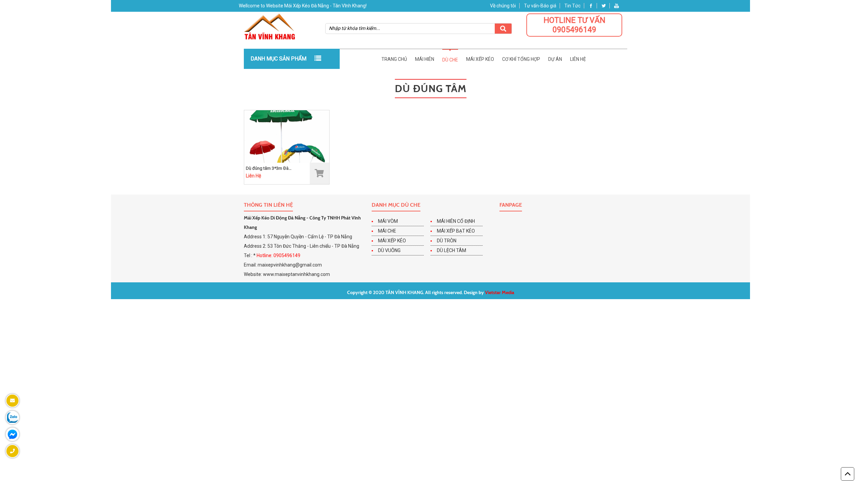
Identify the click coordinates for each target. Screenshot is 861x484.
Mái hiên (424, 59)
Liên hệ (578, 59)
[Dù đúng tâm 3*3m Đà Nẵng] (286, 136)
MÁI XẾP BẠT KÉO (456, 231)
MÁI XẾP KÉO (392, 240)
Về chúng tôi (503, 5)
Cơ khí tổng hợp (521, 59)
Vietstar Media (499, 292)
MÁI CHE (387, 231)
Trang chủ (394, 59)
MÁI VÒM (388, 221)
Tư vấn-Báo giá (540, 5)
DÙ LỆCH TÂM (451, 250)
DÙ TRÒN (446, 240)
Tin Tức (572, 5)
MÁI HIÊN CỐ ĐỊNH (456, 221)
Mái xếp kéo (480, 59)
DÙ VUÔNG (389, 250)
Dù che (450, 60)
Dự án (555, 59)
